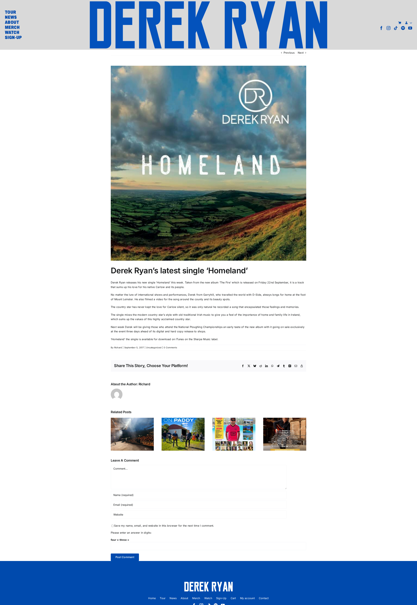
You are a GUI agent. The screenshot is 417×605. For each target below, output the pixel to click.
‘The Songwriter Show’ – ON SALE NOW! (285, 426)
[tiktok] (396, 28)
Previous (289, 52)
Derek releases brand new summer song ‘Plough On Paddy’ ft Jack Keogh (183, 421)
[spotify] (403, 28)
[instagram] (388, 28)
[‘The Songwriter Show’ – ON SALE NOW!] (284, 434)
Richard (118, 347)
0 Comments (170, 347)
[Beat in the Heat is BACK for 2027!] (233, 434)
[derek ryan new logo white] (208, 582)
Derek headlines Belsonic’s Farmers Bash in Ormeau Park (132, 424)
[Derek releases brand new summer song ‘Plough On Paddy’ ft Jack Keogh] (183, 434)
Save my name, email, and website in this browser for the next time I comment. (164, 525)
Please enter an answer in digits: (131, 532)
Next (301, 52)
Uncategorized (153, 347)
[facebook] (381, 28)
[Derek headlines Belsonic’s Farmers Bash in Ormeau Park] (132, 434)
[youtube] (410, 28)
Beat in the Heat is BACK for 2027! (234, 428)
